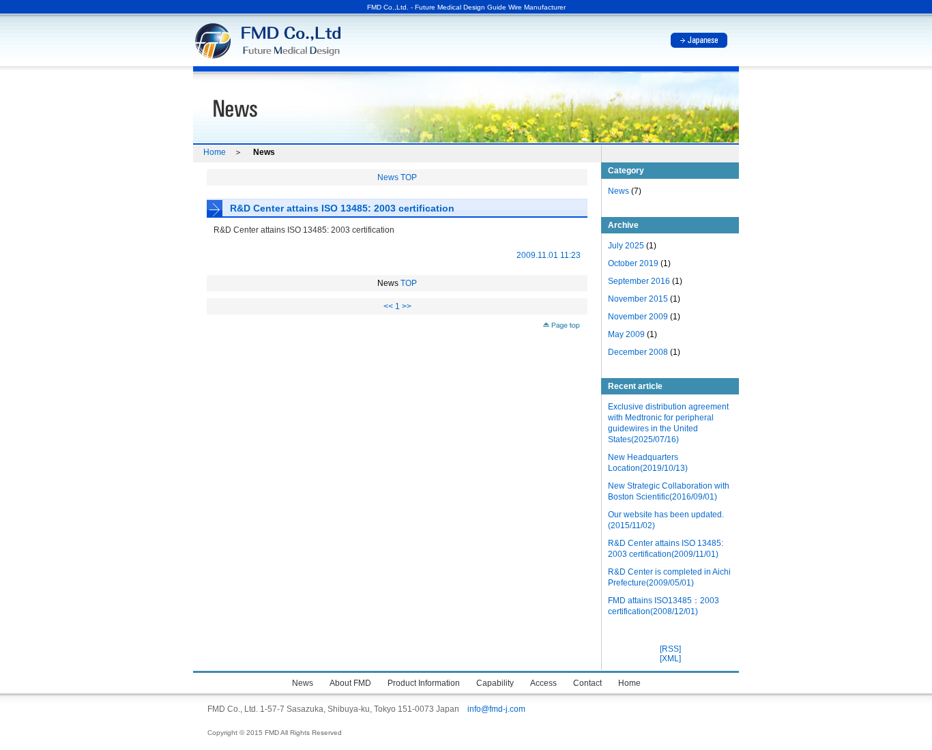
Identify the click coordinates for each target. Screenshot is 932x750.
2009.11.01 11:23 (548, 255)
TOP (407, 283)
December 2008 (638, 352)
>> (406, 306)
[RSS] (670, 649)
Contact (587, 683)
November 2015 (638, 299)
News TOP (397, 177)
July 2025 (626, 245)
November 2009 (638, 316)
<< (388, 306)
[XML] (670, 658)
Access (543, 683)
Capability (495, 683)
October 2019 (633, 263)
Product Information (424, 683)
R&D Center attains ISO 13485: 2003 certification (342, 208)
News (618, 191)
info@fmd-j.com (496, 709)
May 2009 (626, 334)
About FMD (350, 683)
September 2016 (639, 281)
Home (214, 152)
